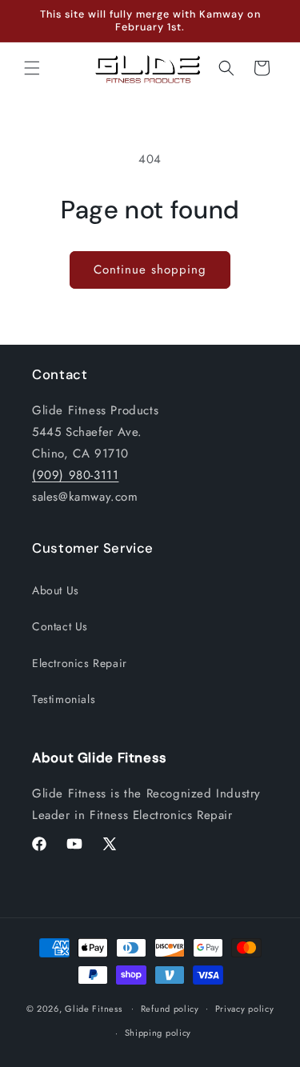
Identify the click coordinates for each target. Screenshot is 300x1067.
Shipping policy (158, 1032)
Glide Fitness (93, 1007)
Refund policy (170, 1008)
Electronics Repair (79, 663)
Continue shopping (150, 269)
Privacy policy (244, 1008)
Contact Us (60, 626)
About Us (55, 590)
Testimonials (63, 699)
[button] (32, 68)
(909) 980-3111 (75, 475)
